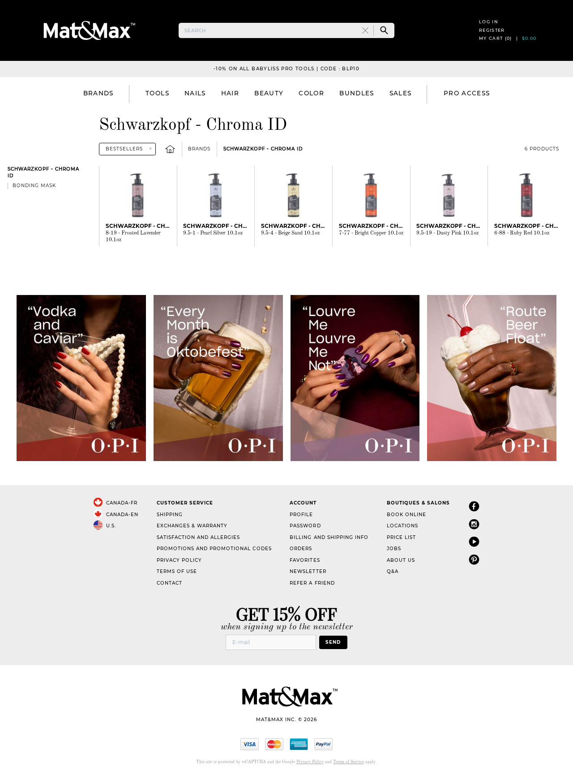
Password (305, 526)
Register (492, 30)
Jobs (394, 548)
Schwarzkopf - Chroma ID (263, 149)
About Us (401, 560)
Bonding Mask (34, 185)
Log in (488, 21)
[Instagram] (474, 524)
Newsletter (308, 571)
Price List (401, 537)
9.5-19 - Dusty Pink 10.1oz (447, 233)
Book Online (406, 514)
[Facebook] (474, 506)
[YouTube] (474, 541)
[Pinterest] (474, 559)
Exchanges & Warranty (192, 526)
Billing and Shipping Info (329, 537)
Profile (301, 514)
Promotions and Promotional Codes (214, 548)
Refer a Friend (312, 583)
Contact (169, 583)
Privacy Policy (179, 560)
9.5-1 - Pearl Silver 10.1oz (213, 233)
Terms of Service (348, 762)
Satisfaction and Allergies (198, 537)
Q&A (392, 571)
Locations (402, 526)
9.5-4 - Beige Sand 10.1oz (290, 233)
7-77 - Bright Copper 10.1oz (371, 233)
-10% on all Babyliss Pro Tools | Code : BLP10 (286, 69)
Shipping (170, 514)
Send (333, 642)
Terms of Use (177, 571)
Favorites (305, 560)
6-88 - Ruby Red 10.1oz (521, 233)
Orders (301, 548)
